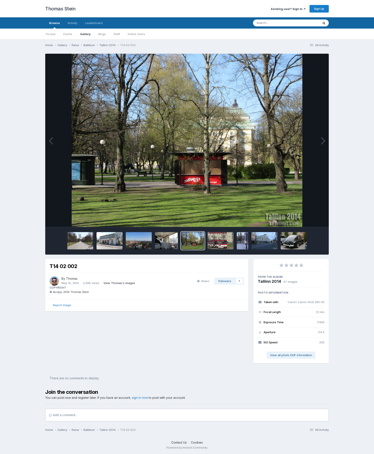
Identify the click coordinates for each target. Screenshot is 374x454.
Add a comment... (64, 415)
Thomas (71, 278)
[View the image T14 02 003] (166, 240)
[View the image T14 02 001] (221, 240)
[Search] (324, 22)
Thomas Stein (60, 8)
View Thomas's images (119, 283)
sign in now (140, 397)
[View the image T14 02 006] (80, 240)
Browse (54, 23)
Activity (72, 23)
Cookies (197, 442)
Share (204, 281)
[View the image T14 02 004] (139, 240)
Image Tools (310, 219)
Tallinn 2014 (269, 281)
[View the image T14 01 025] (264, 240)
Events (67, 34)
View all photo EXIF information (291, 355)
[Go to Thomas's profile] (54, 281)
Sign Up (319, 8)
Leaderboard (94, 23)
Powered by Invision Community (187, 447)
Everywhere (305, 22)
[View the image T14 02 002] (192, 240)
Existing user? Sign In (287, 9)
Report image (62, 305)
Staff (117, 34)
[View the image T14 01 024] (294, 240)
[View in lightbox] (187, 140)
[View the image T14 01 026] (242, 240)
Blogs (102, 34)
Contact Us (179, 442)
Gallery (85, 34)
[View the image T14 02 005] (110, 240)
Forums (51, 34)
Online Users (136, 34)
